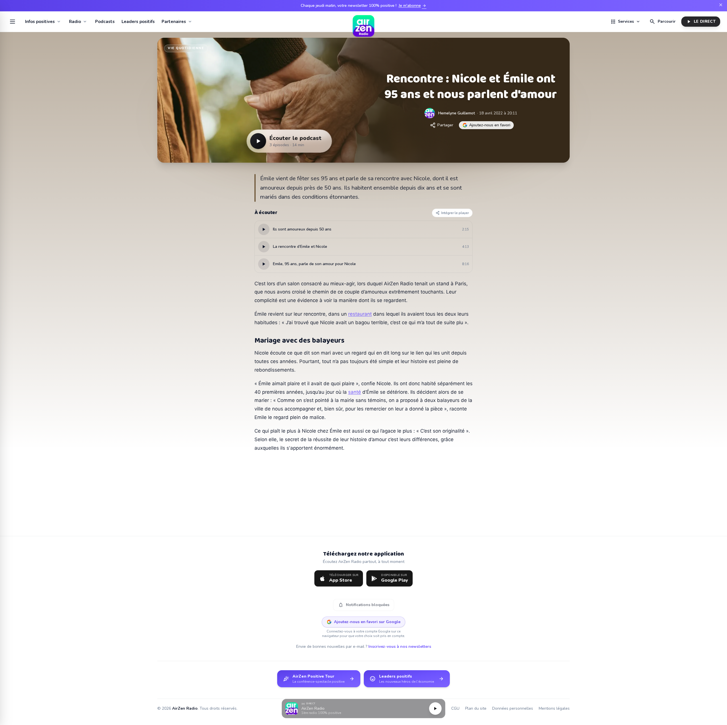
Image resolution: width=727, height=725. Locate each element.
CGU (455, 708)
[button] (363, 708)
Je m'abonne (413, 6)
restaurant (360, 314)
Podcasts (105, 21)
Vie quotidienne (186, 48)
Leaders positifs (138, 21)
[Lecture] (435, 708)
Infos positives (40, 21)
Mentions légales (554, 708)
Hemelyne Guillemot (456, 113)
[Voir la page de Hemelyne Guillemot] (430, 113)
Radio (75, 21)
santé (354, 392)
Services (625, 21)
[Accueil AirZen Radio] (363, 21)
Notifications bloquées (363, 605)
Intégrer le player (455, 213)
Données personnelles (512, 708)
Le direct (701, 21)
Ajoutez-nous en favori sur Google (367, 622)
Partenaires (174, 21)
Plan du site (475, 708)
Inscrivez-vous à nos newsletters (399, 646)
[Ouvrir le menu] (12, 21)
